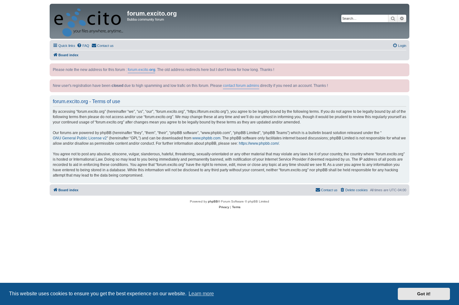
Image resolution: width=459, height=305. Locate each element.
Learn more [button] (201, 293)
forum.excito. (141, 70)
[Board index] (89, 21)
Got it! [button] (424, 293)
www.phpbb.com (206, 138)
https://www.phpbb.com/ (259, 143)
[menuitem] (83, 45)
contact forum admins (241, 85)
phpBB (213, 201)
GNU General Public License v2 (80, 138)
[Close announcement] (405, 67)
